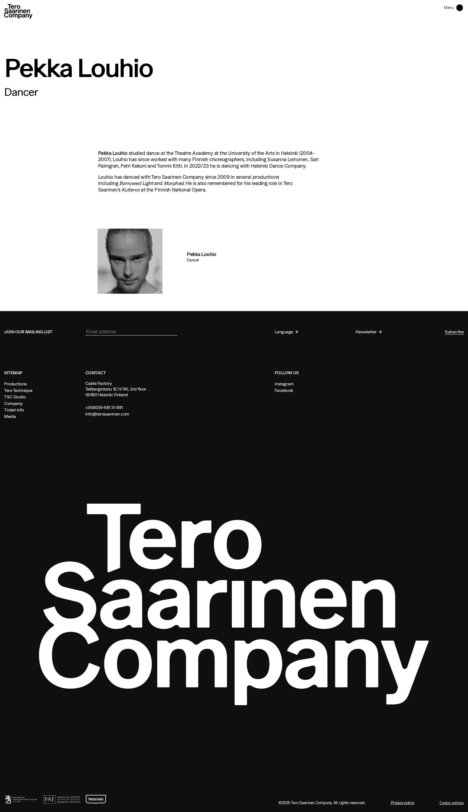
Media (10, 416)
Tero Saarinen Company (18, 11)
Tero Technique (18, 390)
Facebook (284, 390)
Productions (15, 383)
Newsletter (367, 331)
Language (284, 331)
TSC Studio (14, 396)
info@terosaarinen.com (107, 413)
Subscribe (454, 332)
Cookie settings (452, 803)
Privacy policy (402, 803)
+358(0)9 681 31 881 (104, 407)
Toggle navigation (460, 7)
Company (13, 403)
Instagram (284, 383)
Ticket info (14, 409)
